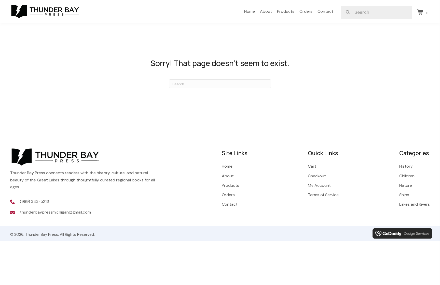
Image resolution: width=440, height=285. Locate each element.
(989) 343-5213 (34, 201)
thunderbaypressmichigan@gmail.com (55, 212)
